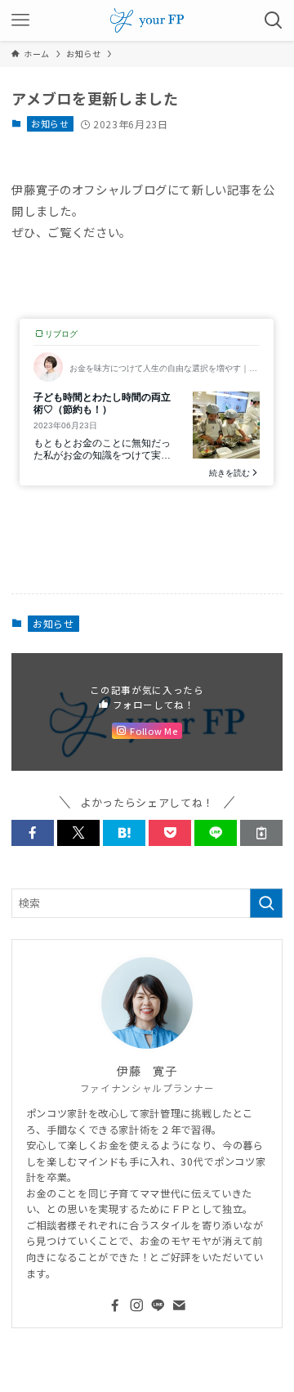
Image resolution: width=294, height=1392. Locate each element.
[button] (32, 833)
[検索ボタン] (273, 20)
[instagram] (136, 1305)
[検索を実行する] (266, 903)
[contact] (179, 1305)
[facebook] (115, 1305)
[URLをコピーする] (261, 833)
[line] (157, 1305)
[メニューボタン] (20, 20)
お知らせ (50, 123)
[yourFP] (147, 20)
